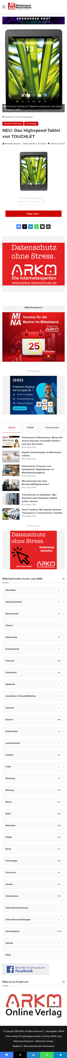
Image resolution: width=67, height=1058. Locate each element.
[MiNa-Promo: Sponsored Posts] (33, 20)
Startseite (9, 117)
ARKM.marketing (33, 371)
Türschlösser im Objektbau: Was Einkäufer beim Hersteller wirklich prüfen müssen (39, 497)
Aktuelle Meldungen (24, 117)
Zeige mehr (33, 213)
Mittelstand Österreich (24, 1041)
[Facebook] (18, 226)
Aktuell (11, 427)
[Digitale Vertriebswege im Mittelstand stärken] (10, 456)
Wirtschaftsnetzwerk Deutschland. (39, 1046)
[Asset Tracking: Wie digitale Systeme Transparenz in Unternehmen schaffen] (10, 514)
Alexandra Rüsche (12, 144)
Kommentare (52, 427)
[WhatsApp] (36, 226)
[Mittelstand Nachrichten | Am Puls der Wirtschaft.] (19, 6)
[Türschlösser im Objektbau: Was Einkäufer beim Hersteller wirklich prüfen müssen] (10, 499)
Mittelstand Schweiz (44, 1041)
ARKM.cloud (56, 1036)
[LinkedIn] (30, 226)
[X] (24, 226)
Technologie (31, 123)
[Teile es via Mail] (42, 226)
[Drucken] (48, 226)
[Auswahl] (3, 7)
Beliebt (30, 427)
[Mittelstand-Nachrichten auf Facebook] (25, 974)
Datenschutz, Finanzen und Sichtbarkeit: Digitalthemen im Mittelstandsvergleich (38, 469)
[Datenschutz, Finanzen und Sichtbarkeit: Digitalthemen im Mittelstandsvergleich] (10, 470)
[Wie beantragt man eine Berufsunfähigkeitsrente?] (10, 485)
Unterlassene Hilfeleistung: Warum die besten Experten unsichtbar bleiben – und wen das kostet (42, 440)
